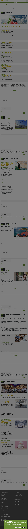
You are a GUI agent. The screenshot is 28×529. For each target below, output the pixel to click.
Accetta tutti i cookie (24, 527)
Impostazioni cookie (18, 527)
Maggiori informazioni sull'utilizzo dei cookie (9, 525)
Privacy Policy (8, 524)
